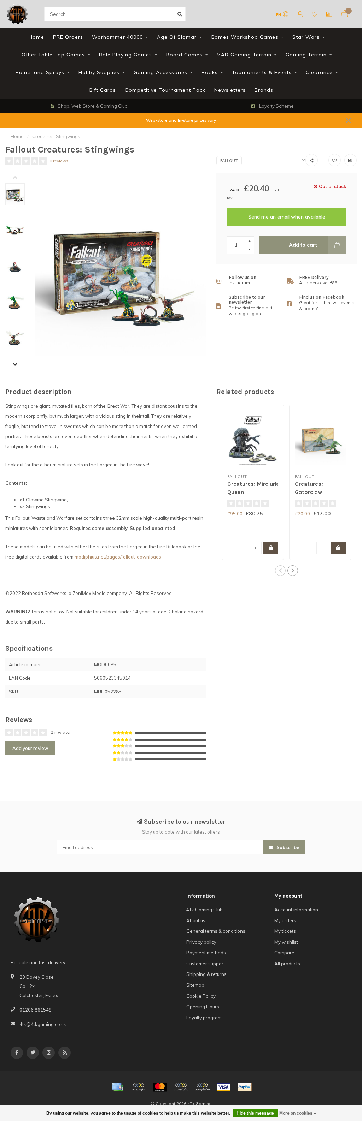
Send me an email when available (286, 217)
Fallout (229, 160)
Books (210, 72)
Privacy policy (201, 942)
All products (287, 963)
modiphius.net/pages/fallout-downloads (118, 557)
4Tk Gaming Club (204, 909)
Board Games (184, 55)
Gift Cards (102, 90)
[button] (20, 178)
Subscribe (287, 847)
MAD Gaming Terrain (244, 55)
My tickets (285, 931)
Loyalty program (204, 1017)
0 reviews (59, 160)
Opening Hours (202, 1006)
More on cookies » (297, 1113)
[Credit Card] (117, 1087)
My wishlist (286, 942)
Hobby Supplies (98, 72)
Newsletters (230, 90)
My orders (285, 920)
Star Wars (306, 37)
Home (36, 37)
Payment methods (206, 952)
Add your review (30, 748)
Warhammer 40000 (117, 37)
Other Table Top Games (53, 55)
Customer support (205, 963)
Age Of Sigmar (177, 37)
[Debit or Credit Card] (138, 1087)
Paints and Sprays (40, 72)
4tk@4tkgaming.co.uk (42, 1024)
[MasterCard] (160, 1087)
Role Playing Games (125, 55)
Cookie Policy (201, 996)
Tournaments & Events (262, 72)
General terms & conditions (215, 931)
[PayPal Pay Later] (202, 1087)
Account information (296, 909)
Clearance (319, 72)
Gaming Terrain (306, 55)
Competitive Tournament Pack (165, 90)
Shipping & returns (206, 974)
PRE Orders (68, 37)
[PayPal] (181, 1087)
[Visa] (223, 1087)
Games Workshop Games (244, 37)
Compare (284, 952)
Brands (264, 90)
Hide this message (255, 1113)
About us (195, 920)
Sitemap (195, 985)
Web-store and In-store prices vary (181, 120)
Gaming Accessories (160, 72)
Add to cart (303, 245)
